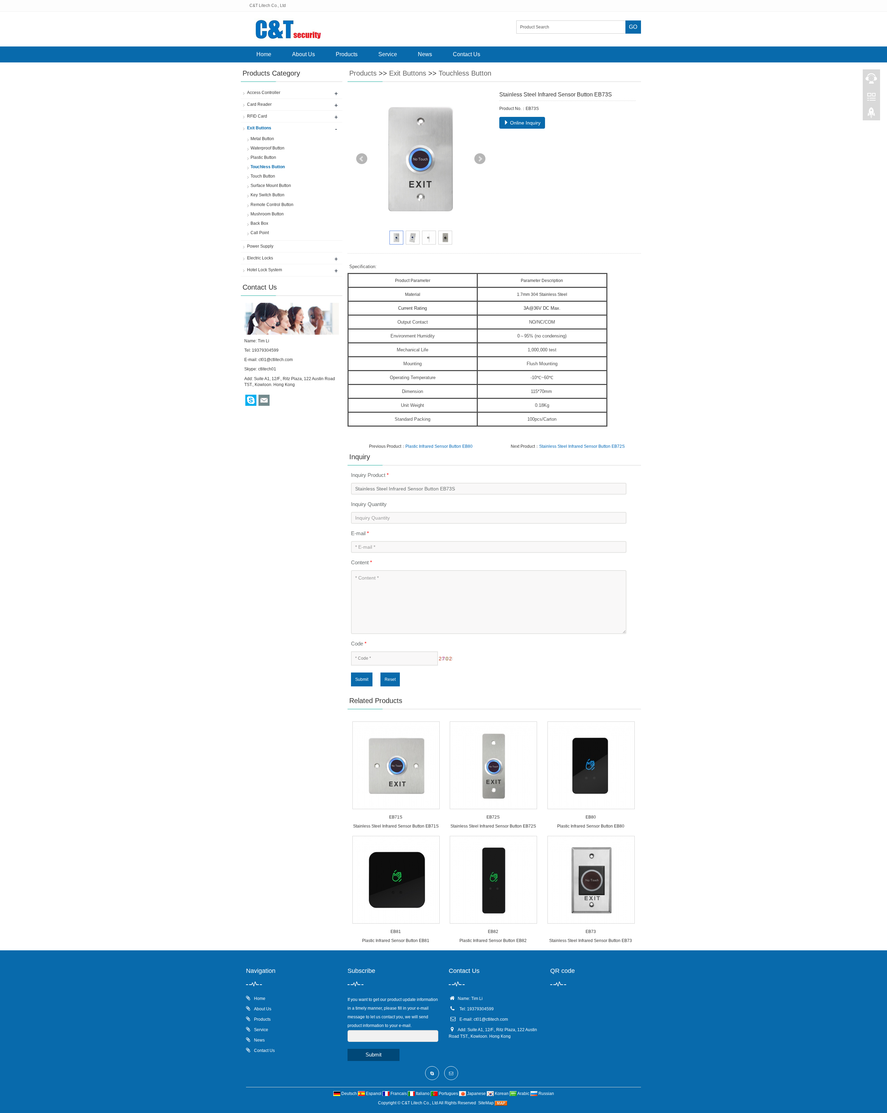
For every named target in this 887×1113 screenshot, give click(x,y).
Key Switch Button (267, 194)
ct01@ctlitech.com (275, 359)
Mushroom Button (267, 214)
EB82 (493, 931)
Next (479, 158)
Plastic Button (263, 157)
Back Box (259, 223)
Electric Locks (260, 258)
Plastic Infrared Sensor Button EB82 (493, 940)
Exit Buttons (407, 73)
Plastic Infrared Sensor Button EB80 (439, 446)
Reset (390, 679)
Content (361, 562)
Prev (361, 158)
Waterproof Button (267, 148)
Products (347, 54)
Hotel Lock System (264, 269)
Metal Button (262, 138)
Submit (361, 679)
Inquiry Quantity (369, 504)
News (425, 54)
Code (359, 644)
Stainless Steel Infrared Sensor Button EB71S (396, 826)
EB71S (395, 817)
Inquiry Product (370, 475)
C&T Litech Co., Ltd (420, 1103)
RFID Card (257, 116)
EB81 (395, 931)
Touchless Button (465, 73)
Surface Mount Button (271, 185)
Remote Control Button (272, 204)
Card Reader (259, 104)
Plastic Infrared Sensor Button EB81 (395, 940)
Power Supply (260, 246)
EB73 (591, 931)
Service (387, 54)
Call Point (260, 232)
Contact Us (466, 54)
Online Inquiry (525, 123)
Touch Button (263, 176)
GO (633, 27)
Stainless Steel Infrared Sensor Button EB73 (590, 940)
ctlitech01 (267, 369)
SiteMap (486, 1103)
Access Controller (263, 92)
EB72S (493, 817)
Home (263, 54)
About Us (303, 54)
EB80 (591, 817)
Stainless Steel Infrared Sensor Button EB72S (582, 446)
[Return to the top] (871, 114)
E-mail (360, 533)
